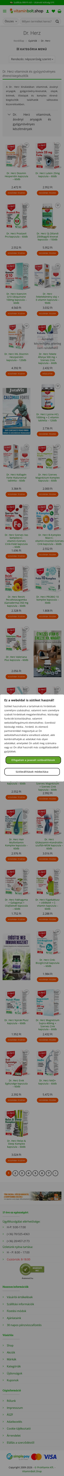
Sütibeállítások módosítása (32, 771)
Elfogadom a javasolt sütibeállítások (33, 760)
